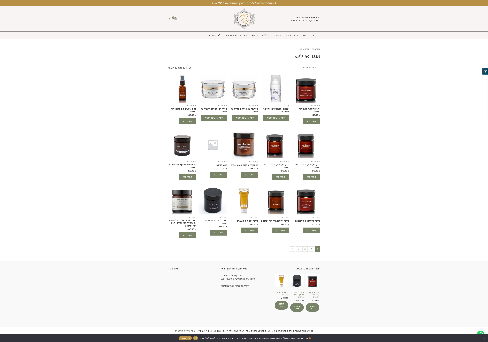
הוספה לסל (311, 121)
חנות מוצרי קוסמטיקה (237, 35)
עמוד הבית (316, 49)
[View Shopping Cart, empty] (175, 18)
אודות (304, 35)
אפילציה (265, 35)
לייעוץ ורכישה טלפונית (276, 118)
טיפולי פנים (293, 35)
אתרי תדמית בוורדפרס (185, 331)
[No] (485, 338)
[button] (169, 18)
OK (195, 338)
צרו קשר (254, 35)
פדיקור (278, 35)
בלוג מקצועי (216, 35)
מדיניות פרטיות (185, 338)
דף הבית (314, 35)
